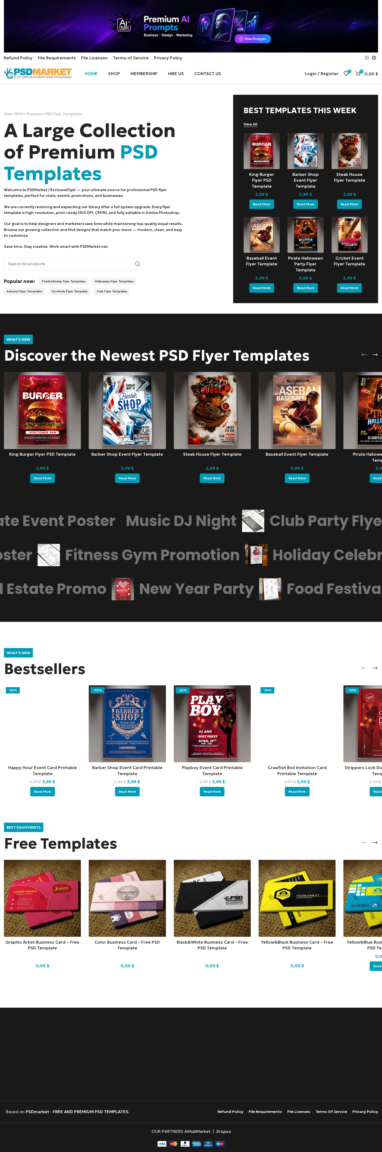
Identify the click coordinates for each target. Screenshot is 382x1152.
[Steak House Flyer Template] (350, 151)
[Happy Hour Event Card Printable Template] (42, 723)
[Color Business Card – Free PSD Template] (127, 898)
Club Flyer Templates (112, 291)
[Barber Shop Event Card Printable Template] (127, 723)
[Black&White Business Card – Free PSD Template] (212, 898)
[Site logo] (38, 73)
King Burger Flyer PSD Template (261, 180)
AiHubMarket (197, 1131)
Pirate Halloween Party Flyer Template (305, 263)
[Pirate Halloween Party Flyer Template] (305, 235)
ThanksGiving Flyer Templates (63, 281)
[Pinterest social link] (374, 58)
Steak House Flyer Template (212, 454)
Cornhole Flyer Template (69, 291)
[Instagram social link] (366, 58)
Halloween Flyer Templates (114, 281)
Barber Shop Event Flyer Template (305, 180)
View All (250, 124)
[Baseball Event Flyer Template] (262, 235)
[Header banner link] (191, 26)
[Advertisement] (191, 1055)
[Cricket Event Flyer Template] (350, 235)
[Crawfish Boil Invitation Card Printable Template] (297, 723)
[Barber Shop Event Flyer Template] (305, 151)
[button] (364, 354)
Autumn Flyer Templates (24, 291)
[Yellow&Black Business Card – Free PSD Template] (297, 898)
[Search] (138, 264)
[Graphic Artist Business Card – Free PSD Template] (42, 898)
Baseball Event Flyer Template (297, 454)
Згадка (223, 1131)
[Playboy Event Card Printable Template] (212, 723)
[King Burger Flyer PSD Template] (262, 151)
